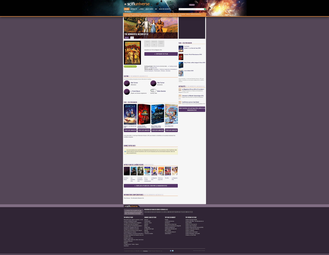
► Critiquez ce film (161, 54)
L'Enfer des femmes (169, 221)
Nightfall (126, 242)
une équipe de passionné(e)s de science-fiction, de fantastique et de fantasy (133, 212)
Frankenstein (147, 221)
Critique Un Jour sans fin (191, 224)
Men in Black (168, 230)
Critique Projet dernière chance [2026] (194, 227)
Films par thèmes (181, 14)
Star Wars (146, 232)
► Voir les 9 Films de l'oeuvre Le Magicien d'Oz (151, 186)
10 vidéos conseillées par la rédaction (132, 222)
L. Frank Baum (135, 91)
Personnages (127, 15)
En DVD (169, 14)
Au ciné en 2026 (155, 14)
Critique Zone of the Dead (191, 232)
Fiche (132, 37)
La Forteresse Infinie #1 (170, 232)
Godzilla (146, 224)
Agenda (179, 15)
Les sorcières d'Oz (133, 179)
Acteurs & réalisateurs (196, 14)
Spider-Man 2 (168, 233)
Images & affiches (135, 15)
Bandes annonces (146, 14)
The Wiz (167, 178)
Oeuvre (126, 37)
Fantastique (156, 69)
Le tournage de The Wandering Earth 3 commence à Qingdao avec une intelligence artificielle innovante (133, 227)
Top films (174, 14)
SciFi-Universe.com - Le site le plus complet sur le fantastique (137, 4)
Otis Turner (134, 83)
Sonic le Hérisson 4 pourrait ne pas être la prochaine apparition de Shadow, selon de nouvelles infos (134, 235)
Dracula (146, 219)
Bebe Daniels (156, 66)
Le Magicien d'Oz (153, 67)
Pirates (166, 219)
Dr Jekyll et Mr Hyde (149, 229)
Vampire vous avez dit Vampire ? (131, 224)
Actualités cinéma (137, 14)
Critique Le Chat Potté (190, 235)
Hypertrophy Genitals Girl (171, 229)
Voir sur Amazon (130, 130)
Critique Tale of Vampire (191, 225)
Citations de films (144, 15)
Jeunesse (168, 70)
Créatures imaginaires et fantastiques (168, 69)
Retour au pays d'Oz (160, 178)
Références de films (163, 15)
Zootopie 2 (167, 222)
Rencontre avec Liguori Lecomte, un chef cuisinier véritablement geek (133, 220)
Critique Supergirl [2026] (191, 219)
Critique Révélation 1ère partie (192, 233)
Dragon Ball (147, 227)
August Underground (170, 227)
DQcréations (145, 250)
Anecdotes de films (153, 15)
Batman (146, 225)
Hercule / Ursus (148, 222)
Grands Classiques (148, 70)
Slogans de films (173, 15)
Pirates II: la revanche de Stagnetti (173, 225)
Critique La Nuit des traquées (192, 229)
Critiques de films (128, 14)
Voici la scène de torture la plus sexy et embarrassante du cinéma (133, 231)
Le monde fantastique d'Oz (140, 179)
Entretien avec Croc (128, 238)
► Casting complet (172, 66)
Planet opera (157, 70)
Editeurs (188, 14)
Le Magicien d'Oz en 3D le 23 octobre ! (193, 89)
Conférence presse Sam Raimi (190, 102)
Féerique (163, 70)
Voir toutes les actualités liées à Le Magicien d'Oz (192, 109)
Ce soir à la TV (163, 14)
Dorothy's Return (126, 178)
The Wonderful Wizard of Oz (136, 34)
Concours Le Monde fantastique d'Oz (193, 96)
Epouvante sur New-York (170, 224)
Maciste (146, 230)
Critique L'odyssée (189, 230)
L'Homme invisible (148, 233)
